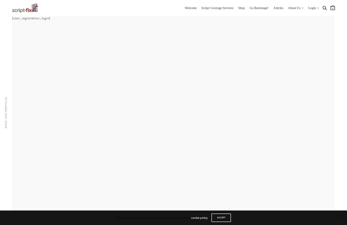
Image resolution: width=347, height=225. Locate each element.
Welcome (191, 8)
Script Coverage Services (217, 8)
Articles (278, 8)
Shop (241, 8)
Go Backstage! (259, 8)
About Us (294, 8)
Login (312, 8)
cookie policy (199, 217)
